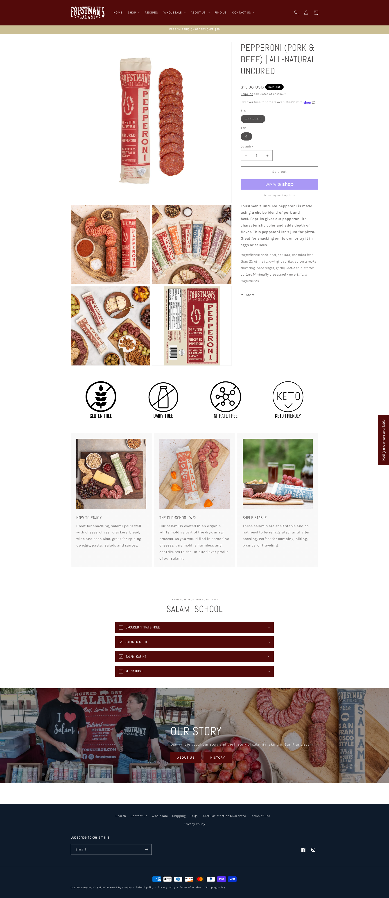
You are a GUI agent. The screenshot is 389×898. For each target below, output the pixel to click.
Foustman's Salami (93, 887)
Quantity (247, 146)
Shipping (247, 93)
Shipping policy (215, 887)
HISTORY (217, 757)
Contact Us (139, 816)
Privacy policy (166, 887)
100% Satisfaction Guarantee (224, 816)
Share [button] (250, 295)
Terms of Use (260, 816)
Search (120, 816)
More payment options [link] (279, 195)
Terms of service (190, 887)
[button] (133, 12)
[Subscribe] (147, 849)
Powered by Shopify (119, 887)
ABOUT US (185, 757)
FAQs (194, 816)
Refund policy (145, 887)
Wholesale (160, 816)
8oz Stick (255, 120)
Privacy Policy (194, 824)
